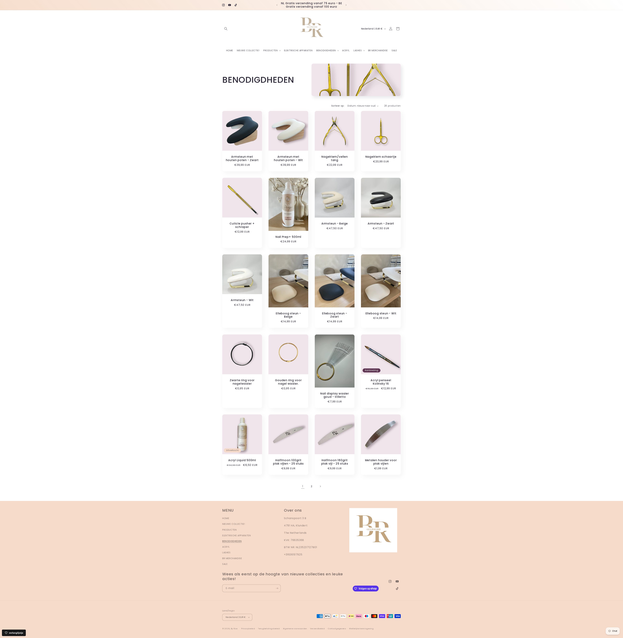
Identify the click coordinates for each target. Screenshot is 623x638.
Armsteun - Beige (334, 223)
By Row (234, 628)
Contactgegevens (337, 628)
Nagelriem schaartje (381, 156)
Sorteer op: (337, 105)
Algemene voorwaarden (295, 628)
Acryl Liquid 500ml (242, 460)
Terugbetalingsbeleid (269, 628)
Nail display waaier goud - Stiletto (334, 395)
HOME (225, 518)
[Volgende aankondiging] (346, 5)
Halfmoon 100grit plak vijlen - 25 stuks (288, 462)
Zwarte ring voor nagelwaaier (242, 382)
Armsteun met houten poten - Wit (288, 158)
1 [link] (302, 486)
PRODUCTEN (229, 529)
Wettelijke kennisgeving (361, 628)
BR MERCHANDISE (232, 558)
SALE (224, 564)
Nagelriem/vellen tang (334, 158)
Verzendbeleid (317, 628)
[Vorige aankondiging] (277, 5)
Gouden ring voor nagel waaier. (288, 382)
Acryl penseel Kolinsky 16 (381, 382)
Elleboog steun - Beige (288, 315)
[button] (225, 28)
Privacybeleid (248, 628)
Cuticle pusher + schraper (242, 225)
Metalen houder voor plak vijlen (381, 462)
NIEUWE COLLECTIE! (233, 524)
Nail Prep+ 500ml (288, 237)
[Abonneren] (277, 588)
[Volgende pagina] (320, 486)
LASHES (226, 552)
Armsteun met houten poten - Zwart (242, 158)
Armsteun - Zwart (381, 223)
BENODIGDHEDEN (232, 541)
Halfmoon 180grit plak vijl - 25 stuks (334, 462)
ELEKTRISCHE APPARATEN (236, 535)
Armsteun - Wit (242, 300)
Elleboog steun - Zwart (334, 315)
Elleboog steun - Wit (381, 313)
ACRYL (226, 546)
